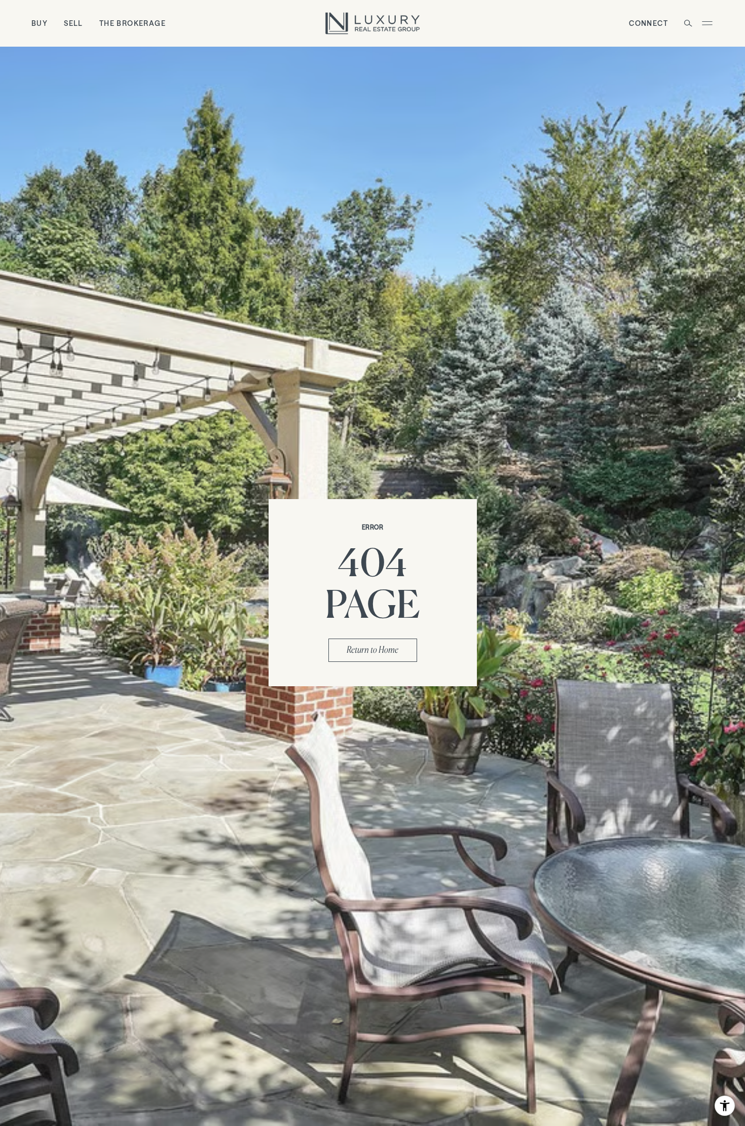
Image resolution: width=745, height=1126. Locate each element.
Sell (73, 23)
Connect (648, 23)
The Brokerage (132, 23)
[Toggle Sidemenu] (707, 23)
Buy (39, 23)
